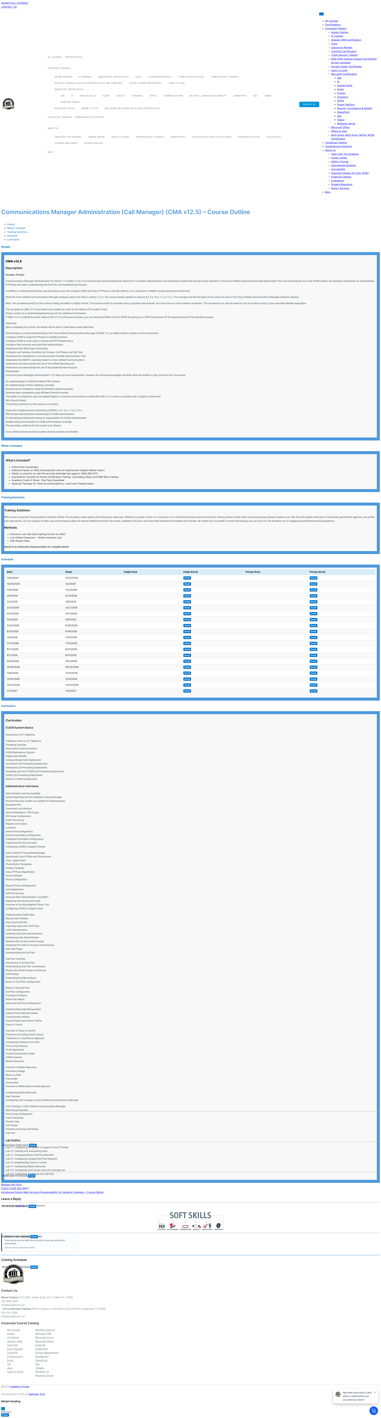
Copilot (120, 95)
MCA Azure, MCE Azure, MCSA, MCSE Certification (132, 108)
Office (153, 95)
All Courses (55, 57)
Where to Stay (90, 108)
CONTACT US (9, 6)
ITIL (9, 1364)
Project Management (47, 1352)
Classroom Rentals (159, 77)
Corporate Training (59, 68)
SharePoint (240, 95)
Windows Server (70, 102)
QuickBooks (42, 1356)
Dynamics (137, 95)
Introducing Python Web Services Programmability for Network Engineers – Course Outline (52, 1192)
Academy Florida (19, 1386)
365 (63, 95)
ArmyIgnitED (178, 137)
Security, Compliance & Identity (208, 95)
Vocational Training (60, 117)
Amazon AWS (14, 1341)
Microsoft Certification (69, 89)
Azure (106, 95)
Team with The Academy (68, 137)
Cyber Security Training (225, 77)
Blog (50, 152)
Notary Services (93, 143)
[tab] (11, 224)
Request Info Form (11, 1184)
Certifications (73, 57)
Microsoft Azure (44, 1337)
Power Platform (173, 95)
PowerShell (41, 1348)
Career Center (96, 137)
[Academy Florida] (8, 111)
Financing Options (249, 137)
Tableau (39, 1367)
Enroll (187, 578)
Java (10, 1367)
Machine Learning (45, 1329)
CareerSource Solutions (89, 117)
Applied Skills (88, 95)
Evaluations (274, 137)
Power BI (40, 1345)
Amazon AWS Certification (113, 77)
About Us (53, 128)
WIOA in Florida (120, 137)
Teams (267, 95)
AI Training (85, 77)
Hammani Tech (36, 1394)
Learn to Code (176, 83)
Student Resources (66, 143)
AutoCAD (12, 1345)
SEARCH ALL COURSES (14, 2)
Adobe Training (63, 77)
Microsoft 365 (43, 1333)
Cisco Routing (15, 1348)
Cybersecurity (15, 1356)
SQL (255, 95)
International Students (150, 137)
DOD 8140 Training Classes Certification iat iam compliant (89, 83)
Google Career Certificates (145, 83)
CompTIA (12, 1352)
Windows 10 (42, 1371)
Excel (10, 1360)
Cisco (138, 77)
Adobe (11, 1333)
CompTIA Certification (191, 77)
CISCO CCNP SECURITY (15, 1188)
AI (72, 95)
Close (5, 1415)
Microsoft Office (65, 108)
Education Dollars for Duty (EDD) (211, 137)
